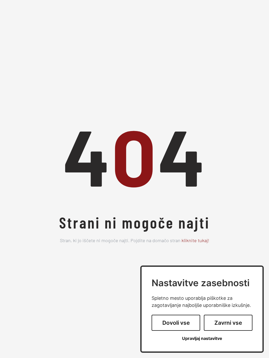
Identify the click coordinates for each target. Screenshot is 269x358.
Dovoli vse (176, 322)
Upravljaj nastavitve (202, 338)
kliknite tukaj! (195, 241)
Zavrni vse (228, 322)
